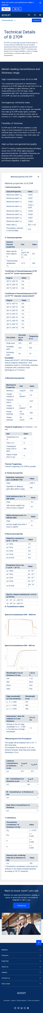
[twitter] (25, 1008)
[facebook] (15, 1008)
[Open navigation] (40, 15)
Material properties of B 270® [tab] (21, 177)
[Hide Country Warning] (40, 3)
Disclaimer (7, 1000)
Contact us (36, 20)
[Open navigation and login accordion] (34, 15)
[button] (21, 950)
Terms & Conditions (34, 1000)
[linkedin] (21, 1008)
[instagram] (18, 1008)
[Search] (29, 15)
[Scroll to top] (38, 942)
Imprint (14, 1000)
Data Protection (21, 1000)
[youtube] (28, 1008)
